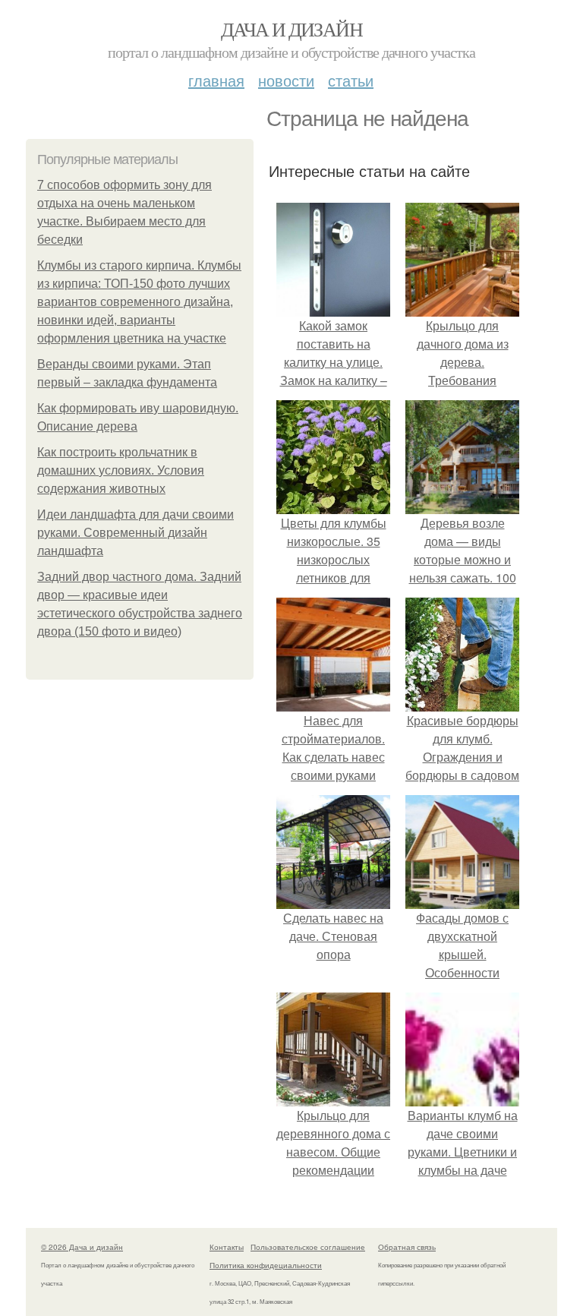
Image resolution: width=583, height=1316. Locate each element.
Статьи (350, 80)
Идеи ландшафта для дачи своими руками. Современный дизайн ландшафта (135, 532)
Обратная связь (407, 1247)
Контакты (227, 1247)
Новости (286, 80)
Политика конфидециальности (266, 1265)
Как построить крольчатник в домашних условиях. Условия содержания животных (120, 470)
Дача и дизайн (291, 29)
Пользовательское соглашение (308, 1247)
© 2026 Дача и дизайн (82, 1247)
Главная (216, 80)
